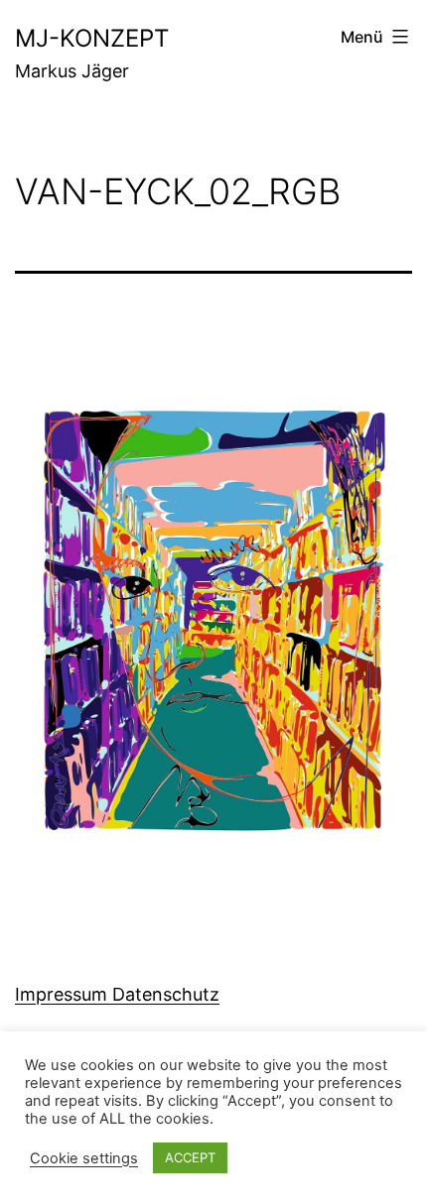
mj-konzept (92, 38)
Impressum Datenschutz (117, 994)
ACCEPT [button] (190, 1157)
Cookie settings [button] (84, 1158)
